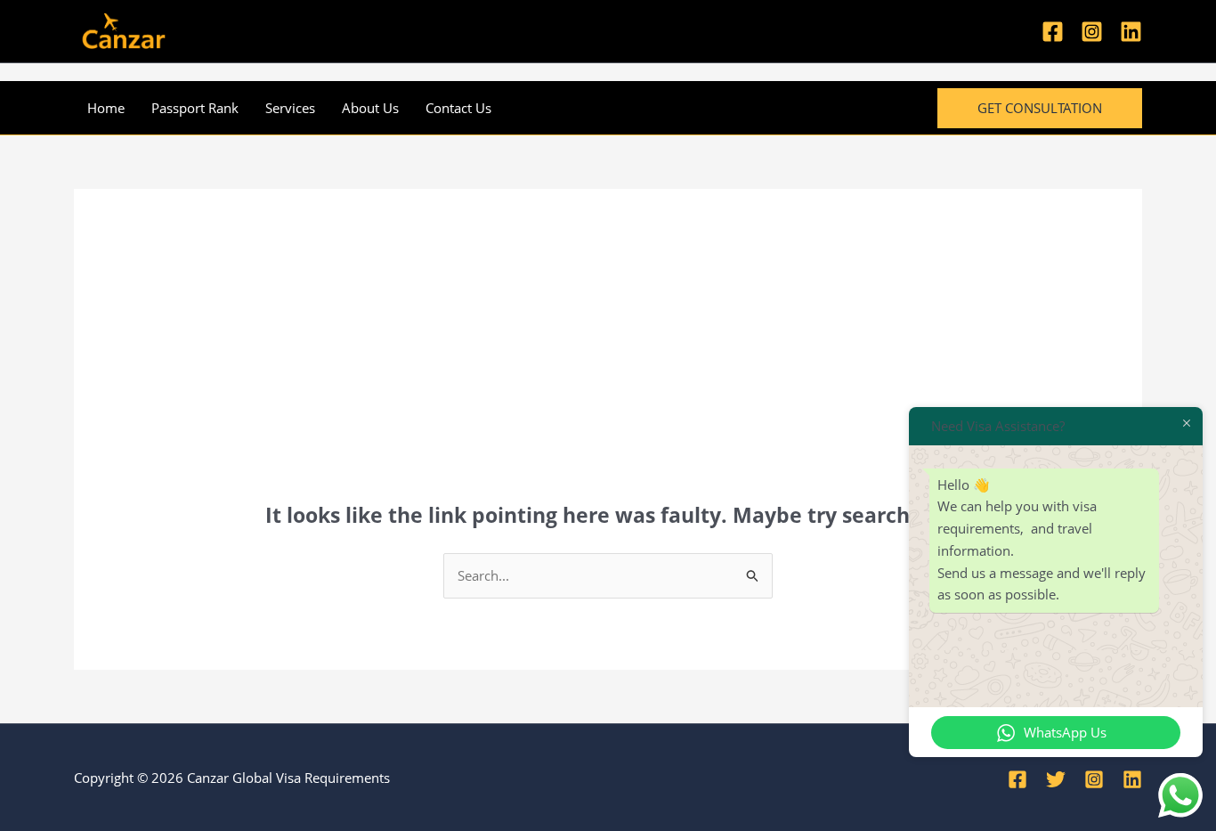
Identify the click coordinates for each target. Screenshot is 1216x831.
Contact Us (458, 108)
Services (290, 108)
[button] (1039, 108)
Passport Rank (195, 108)
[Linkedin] (1131, 31)
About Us (370, 108)
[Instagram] (1092, 31)
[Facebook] (1053, 31)
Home (106, 108)
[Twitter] (1056, 779)
